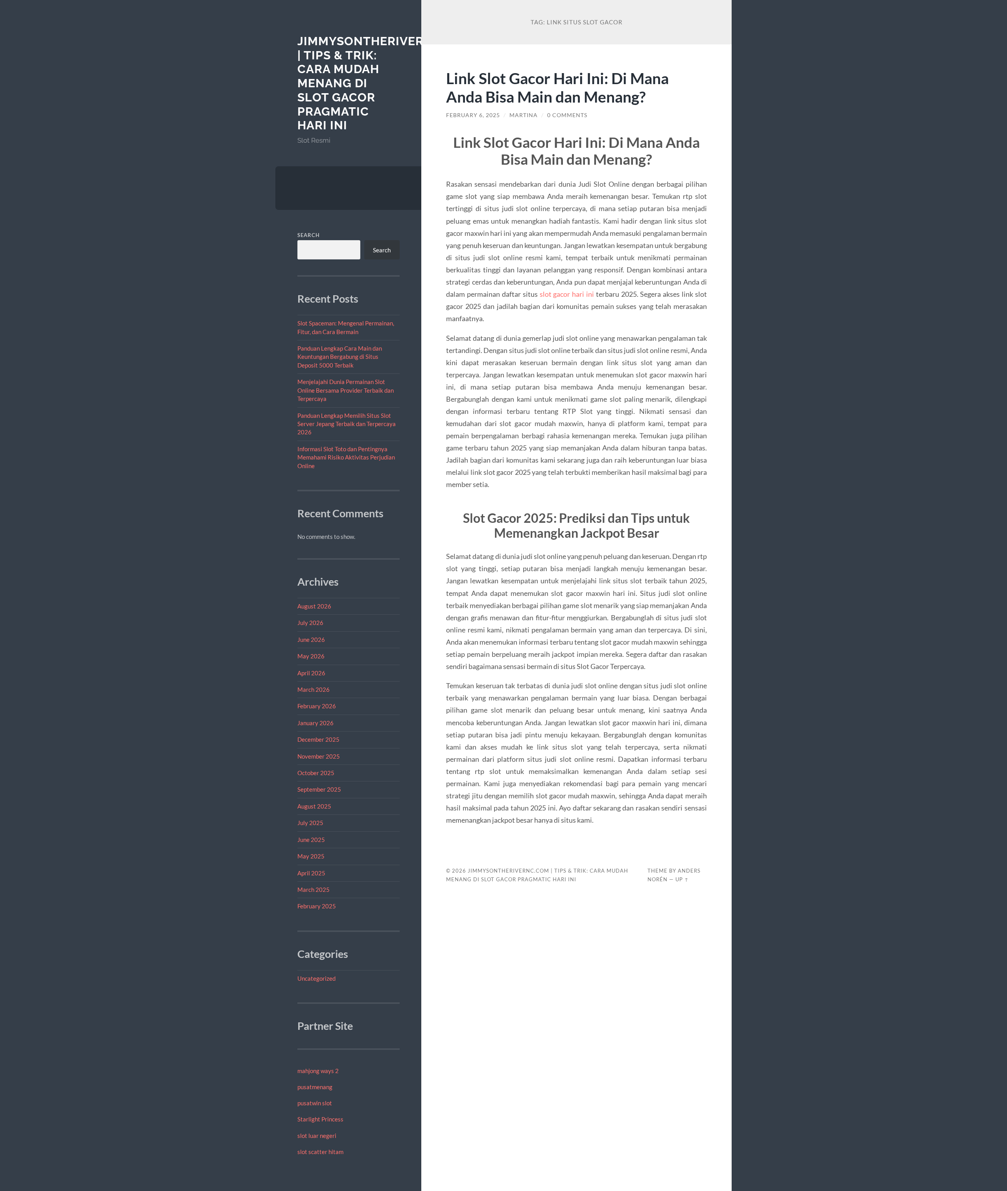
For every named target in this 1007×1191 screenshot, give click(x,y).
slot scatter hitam (320, 1151)
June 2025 (311, 839)
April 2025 (311, 873)
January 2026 (315, 722)
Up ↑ (682, 879)
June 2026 (311, 639)
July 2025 (310, 822)
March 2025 (313, 889)
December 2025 (318, 739)
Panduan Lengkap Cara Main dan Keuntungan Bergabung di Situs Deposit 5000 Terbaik (339, 357)
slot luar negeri (316, 1135)
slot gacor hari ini (567, 294)
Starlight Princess (320, 1119)
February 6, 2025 (473, 115)
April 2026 (311, 672)
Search (308, 235)
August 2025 (314, 806)
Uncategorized (316, 978)
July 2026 (310, 622)
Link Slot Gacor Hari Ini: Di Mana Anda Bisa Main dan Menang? (557, 87)
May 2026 (311, 656)
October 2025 (315, 772)
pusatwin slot (314, 1102)
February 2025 (316, 906)
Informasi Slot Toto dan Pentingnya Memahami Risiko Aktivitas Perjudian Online (346, 457)
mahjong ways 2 (318, 1070)
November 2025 (318, 756)
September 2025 (319, 789)
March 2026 (313, 689)
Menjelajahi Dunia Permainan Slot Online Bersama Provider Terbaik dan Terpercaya (345, 390)
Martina (523, 115)
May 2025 (311, 856)
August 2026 (314, 606)
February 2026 (316, 705)
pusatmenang (314, 1086)
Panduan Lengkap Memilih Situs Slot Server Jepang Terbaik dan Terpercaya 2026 (346, 424)
